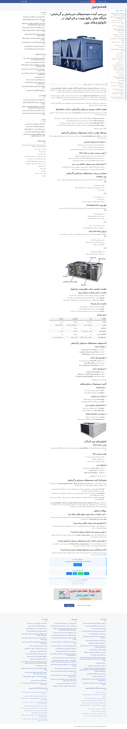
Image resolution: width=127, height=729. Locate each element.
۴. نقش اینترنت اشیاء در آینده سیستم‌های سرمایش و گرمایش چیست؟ (118, 93)
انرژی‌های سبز (121, 74)
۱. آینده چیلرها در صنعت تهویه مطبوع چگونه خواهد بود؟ (117, 83)
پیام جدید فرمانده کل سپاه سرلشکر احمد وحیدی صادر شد (93, 700)
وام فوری (44, 175)
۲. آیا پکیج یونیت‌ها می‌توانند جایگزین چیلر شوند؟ (117, 86)
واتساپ (80, 573)
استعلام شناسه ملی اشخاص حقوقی (39, 712)
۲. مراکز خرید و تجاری (120, 62)
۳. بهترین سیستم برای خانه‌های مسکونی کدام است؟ (118, 89)
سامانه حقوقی (43, 168)
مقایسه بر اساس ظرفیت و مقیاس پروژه (117, 42)
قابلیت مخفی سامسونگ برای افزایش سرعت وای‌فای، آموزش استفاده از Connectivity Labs (71, 1)
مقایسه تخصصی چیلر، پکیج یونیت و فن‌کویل (117, 39)
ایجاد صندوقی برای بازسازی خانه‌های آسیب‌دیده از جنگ (94, 702)
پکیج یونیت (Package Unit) (118, 34)
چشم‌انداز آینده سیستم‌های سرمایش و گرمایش (119, 77)
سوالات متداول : (121, 80)
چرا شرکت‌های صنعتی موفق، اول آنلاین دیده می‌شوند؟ (35, 696)
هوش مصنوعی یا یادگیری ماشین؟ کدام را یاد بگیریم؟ (35, 705)
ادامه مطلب (77, 564)
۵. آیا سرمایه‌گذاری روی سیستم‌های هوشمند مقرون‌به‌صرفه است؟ (117, 97)
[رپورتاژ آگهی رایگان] (78, 594)
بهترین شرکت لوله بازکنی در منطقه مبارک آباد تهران (35, 156)
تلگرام (86, 573)
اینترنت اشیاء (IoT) (120, 70)
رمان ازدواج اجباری (42, 166)
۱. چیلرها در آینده (121, 52)
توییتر (75, 573)
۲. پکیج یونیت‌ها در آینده (119, 54)
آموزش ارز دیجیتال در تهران (40, 149)
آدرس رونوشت (69, 605)
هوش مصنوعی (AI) (120, 72)
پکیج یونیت (92, 476)
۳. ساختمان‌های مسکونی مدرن (118, 64)
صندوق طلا (43, 170)
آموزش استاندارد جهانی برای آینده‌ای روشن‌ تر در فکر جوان (34, 708)
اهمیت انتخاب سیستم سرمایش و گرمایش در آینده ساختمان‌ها (118, 14)
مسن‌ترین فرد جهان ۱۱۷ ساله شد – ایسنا (97, 708)
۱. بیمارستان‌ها (121, 60)
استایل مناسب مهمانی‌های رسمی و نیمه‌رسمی (77, 561)
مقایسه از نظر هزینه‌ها (120, 45)
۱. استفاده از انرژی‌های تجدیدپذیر (118, 20)
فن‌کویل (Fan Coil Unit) (119, 36)
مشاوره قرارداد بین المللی (40, 173)
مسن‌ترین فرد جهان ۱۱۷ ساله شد (98, 711)
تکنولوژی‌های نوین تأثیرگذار (119, 68)
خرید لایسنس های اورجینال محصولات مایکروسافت (36, 163)
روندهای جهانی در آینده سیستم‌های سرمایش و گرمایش (117, 17)
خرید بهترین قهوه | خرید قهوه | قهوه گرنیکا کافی (36, 161)
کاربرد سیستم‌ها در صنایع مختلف (118, 58)
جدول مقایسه (121, 47)
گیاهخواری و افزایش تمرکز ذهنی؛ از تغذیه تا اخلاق (36, 710)
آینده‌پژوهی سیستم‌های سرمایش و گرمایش (118, 50)
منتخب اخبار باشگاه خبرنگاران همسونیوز (38, 688)
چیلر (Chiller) (121, 32)
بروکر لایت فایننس (42, 153)
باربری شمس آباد (42, 151)
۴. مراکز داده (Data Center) (118, 66)
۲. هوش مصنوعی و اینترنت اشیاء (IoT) (118, 23)
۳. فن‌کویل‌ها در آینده (120, 56)
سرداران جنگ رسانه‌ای (101, 692)
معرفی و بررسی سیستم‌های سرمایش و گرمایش (119, 29)
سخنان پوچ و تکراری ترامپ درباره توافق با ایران (95, 698)
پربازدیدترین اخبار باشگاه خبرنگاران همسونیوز (95, 688)
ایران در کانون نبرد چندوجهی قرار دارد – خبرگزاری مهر (94, 713)
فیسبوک (69, 573)
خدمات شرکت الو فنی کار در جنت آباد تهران (37, 158)
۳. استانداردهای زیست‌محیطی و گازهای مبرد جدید (118, 26)
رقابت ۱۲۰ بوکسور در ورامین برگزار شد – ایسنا (95, 715)
